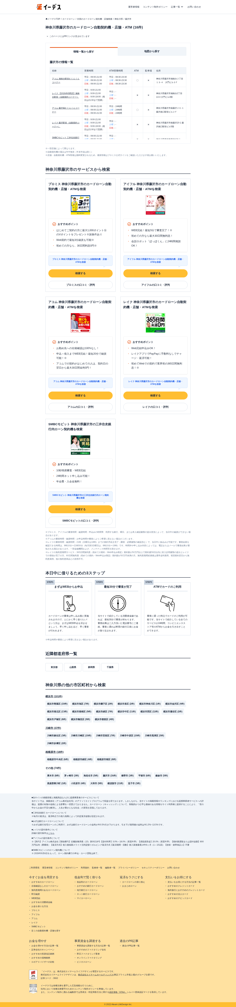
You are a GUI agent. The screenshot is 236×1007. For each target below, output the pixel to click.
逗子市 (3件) (134, 783)
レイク (34, 922)
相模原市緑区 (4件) (82, 759)
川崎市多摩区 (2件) (56, 743)
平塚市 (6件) (144, 775)
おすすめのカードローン (42, 882)
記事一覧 (175, 7)
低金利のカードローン (87, 882)
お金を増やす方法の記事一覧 (44, 946)
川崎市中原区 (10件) (130, 735)
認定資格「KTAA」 (118, 992)
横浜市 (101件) (53, 696)
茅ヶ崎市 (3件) (71, 775)
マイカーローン (84, 898)
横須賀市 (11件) (115, 783)
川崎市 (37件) (53, 727)
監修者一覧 (97, 867)
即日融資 (35, 894)
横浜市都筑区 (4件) (104, 719)
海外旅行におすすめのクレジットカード (186, 890)
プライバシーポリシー (128, 867)
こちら (51, 833)
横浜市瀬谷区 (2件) (172, 711)
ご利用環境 (34, 867)
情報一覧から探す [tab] (83, 51)
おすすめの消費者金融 (41, 902)
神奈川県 (119, 19)
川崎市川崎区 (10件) (81, 735)
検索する (80, 273)
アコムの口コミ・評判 (80, 406)
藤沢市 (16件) (109, 775)
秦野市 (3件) (127, 775)
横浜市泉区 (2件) (126, 703)
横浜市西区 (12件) (149, 711)
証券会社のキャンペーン (42, 949)
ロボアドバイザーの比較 (42, 962)
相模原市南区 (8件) (106, 759)
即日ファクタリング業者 (88, 954)
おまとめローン (129, 886)
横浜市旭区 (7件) (80, 703)
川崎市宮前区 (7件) (105, 735)
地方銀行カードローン (87, 890)
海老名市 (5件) (91, 775)
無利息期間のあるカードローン (45, 890)
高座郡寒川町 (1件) (56, 783)
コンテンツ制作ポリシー (155, 7)
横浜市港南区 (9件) (81, 711)
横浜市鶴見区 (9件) (80, 719)
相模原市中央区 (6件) (57, 759)
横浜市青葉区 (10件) (57, 703)
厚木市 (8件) (53, 775)
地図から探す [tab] (152, 51)
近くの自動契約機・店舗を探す (45, 930)
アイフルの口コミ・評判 (155, 284)
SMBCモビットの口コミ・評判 (80, 520)
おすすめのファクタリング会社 (91, 949)
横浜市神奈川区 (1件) (150, 703)
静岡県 (91, 667)
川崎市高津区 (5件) (154, 735)
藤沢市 (128, 19)
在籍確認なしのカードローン (44, 886)
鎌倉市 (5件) (161, 775)
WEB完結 (35, 898)
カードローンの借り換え (133, 882)
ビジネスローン (84, 962)
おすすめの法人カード (178, 894)
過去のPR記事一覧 (131, 946)
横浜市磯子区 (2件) (103, 703)
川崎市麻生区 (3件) (56, 735)
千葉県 (110, 667)
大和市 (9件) (96, 783)
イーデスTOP (54, 19)
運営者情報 (133, 7)
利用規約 (85, 867)
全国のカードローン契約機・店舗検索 (94, 19)
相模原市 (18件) (54, 751)
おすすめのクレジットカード (181, 886)
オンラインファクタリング (89, 958)
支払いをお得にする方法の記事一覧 (184, 882)
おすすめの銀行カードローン (90, 886)
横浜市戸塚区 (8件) (56, 719)
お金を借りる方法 (39, 906)
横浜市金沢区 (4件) (174, 703)
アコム (34, 918)
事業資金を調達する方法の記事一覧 (93, 946)
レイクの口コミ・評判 (155, 406)
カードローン (68, 19)
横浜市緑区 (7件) (104, 711)
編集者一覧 (110, 867)
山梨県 (72, 667)
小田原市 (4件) (78, 783)
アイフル (35, 914)
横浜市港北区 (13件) (57, 711)
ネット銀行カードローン (88, 894)
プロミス (35, 910)
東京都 (54, 667)
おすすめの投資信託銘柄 (42, 954)
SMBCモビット (38, 926)
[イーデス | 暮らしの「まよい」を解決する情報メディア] (48, 8)
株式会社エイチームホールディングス (95, 975)
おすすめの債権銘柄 (40, 958)
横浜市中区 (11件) (127, 711)
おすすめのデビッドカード (180, 898)
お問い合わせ (194, 7)
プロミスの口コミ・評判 (80, 284)
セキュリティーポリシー (153, 867)
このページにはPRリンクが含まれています (69, 36)
